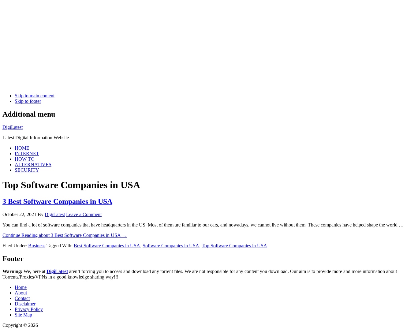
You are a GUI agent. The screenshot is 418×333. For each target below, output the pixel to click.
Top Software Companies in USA (234, 245)
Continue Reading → (64, 235)
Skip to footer (28, 101)
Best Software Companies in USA (107, 245)
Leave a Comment (84, 214)
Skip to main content (34, 95)
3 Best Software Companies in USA (57, 201)
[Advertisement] (186, 45)
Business (36, 245)
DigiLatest (12, 127)
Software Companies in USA (171, 245)
